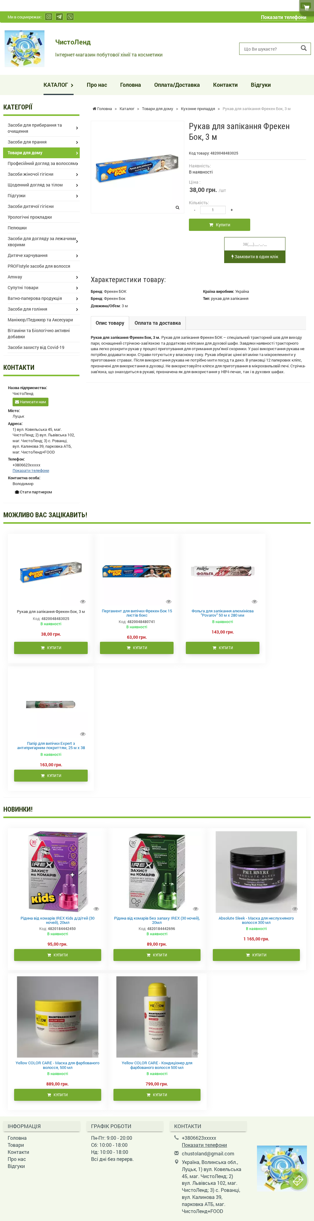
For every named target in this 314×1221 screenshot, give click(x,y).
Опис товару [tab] (110, 323)
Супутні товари (23, 287)
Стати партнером (35, 492)
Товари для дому (25, 152)
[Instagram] (48, 17)
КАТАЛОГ (56, 84)
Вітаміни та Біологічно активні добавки (39, 333)
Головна (130, 84)
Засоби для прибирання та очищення (35, 128)
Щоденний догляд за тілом (35, 185)
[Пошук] (304, 48)
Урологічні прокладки (30, 217)
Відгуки (261, 84)
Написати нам (32, 401)
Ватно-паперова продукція (35, 298)
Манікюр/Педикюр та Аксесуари (40, 320)
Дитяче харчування (28, 255)
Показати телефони (283, 17)
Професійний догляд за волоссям (42, 163)
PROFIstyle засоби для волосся (39, 266)
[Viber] (70, 17)
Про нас (97, 84)
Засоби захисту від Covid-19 (36, 347)
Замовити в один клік (256, 256)
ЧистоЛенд (73, 41)
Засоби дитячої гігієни (31, 206)
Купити (221, 225)
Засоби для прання (27, 142)
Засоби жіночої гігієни (30, 174)
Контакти (225, 84)
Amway (15, 277)
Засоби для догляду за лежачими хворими (42, 241)
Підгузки (16, 195)
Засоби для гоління (27, 309)
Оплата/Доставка (177, 84)
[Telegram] (59, 17)
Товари (16, 1145)
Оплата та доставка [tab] (158, 323)
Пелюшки (17, 228)
